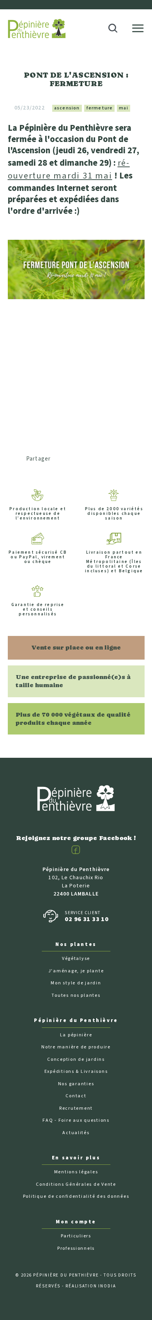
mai (123, 108)
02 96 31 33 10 (86, 919)
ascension (67, 108)
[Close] (141, 9)
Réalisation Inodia (90, 1286)
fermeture (99, 108)
